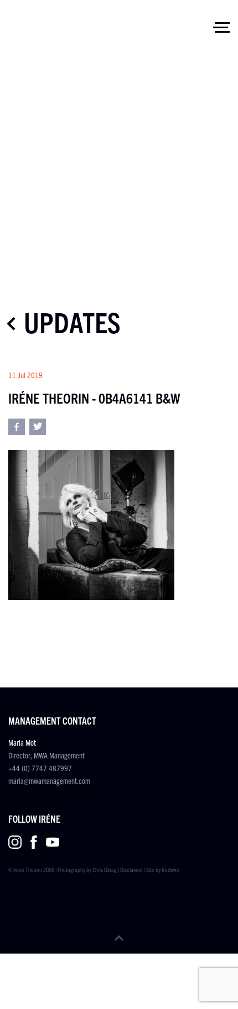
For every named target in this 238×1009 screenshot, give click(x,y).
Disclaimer (131, 869)
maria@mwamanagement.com (49, 781)
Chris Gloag (104, 869)
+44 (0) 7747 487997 (40, 768)
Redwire (170, 869)
